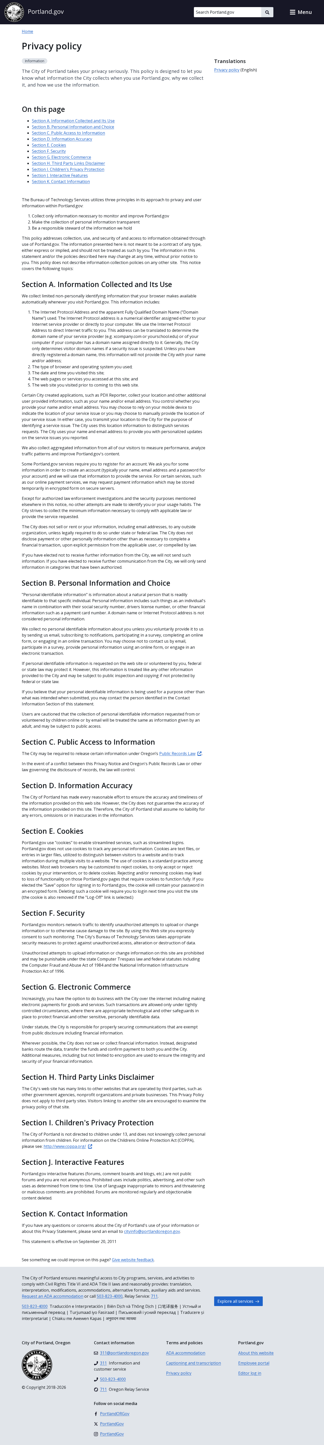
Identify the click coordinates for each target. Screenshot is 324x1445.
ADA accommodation (185, 1353)
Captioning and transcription (193, 1363)
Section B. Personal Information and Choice (73, 127)
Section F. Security (49, 151)
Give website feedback (133, 1260)
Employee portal (253, 1363)
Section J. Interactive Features (60, 175)
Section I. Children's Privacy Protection (68, 169)
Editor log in (249, 1373)
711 (154, 1296)
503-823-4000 (110, 1296)
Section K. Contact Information (61, 181)
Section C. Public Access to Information (68, 133)
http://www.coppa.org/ (65, 1146)
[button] (300, 12)
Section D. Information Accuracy (62, 139)
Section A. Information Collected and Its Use (73, 121)
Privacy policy (226, 70)
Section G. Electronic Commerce (61, 157)
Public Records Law (177, 753)
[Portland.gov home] (34, 12)
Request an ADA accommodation (52, 1296)
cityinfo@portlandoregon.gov (152, 1231)
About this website (256, 1353)
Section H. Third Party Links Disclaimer (68, 163)
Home (27, 31)
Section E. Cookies (49, 145)
